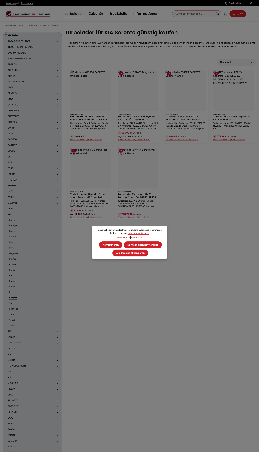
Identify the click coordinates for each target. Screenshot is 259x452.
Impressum (136, 237)
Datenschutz (123, 237)
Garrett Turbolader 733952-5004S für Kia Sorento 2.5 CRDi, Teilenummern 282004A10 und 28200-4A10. (88, 118)
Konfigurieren (111, 244)
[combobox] (193, 13)
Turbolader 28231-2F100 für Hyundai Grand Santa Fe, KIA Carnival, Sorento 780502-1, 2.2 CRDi (184, 118)
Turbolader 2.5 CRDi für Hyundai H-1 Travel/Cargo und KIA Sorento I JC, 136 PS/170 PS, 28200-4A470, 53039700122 (137, 118)
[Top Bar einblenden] (250, 13)
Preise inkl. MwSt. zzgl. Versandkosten (86, 139)
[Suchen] (217, 13)
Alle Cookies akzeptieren (130, 252)
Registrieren (27, 3)
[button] (57, 35)
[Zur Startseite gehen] (27, 13)
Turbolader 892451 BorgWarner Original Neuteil (232, 118)
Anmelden (11, 3)
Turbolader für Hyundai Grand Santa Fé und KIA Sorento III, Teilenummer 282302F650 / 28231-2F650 (88, 196)
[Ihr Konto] (225, 13)
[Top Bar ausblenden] (251, 3)
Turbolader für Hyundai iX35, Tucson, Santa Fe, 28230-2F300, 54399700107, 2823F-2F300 (137, 196)
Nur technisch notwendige (142, 244)
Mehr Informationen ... (138, 233)
